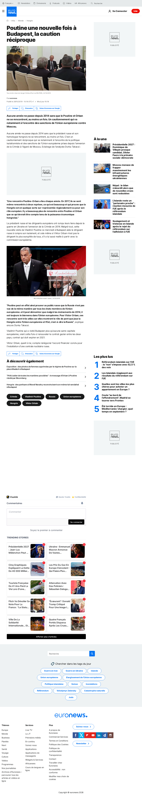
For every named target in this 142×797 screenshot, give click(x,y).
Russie (52, 396)
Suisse (74, 684)
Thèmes (5, 725)
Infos (13, 21)
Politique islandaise (54, 684)
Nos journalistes (9, 768)
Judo (71, 697)
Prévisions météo (33, 737)
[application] (46, 68)
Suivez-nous (31, 745)
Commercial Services (58, 737)
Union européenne (72, 396)
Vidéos (5, 760)
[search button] (92, 3)
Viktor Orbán (32, 403)
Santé (4, 749)
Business (6, 737)
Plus (51, 725)
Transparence (55, 755)
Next (4, 745)
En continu (30, 741)
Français (8, 3)
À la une (100, 139)
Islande (94, 671)
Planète (5, 741)
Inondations (91, 684)
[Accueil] (7, 21)
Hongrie (30, 21)
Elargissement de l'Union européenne (84, 677)
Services (29, 725)
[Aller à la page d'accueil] (12, 12)
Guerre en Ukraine (74, 671)
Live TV (28, 730)
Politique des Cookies (58, 744)
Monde (21, 21)
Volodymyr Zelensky (66, 690)
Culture (5, 757)
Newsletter (81, 743)
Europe (5, 730)
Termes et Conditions (58, 740)
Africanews (30, 763)
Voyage (5, 753)
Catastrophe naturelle (94, 690)
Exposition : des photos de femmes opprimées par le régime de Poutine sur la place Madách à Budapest (42, 367)
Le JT (28, 734)
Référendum (43, 690)
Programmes (7, 764)
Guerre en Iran (51, 671)
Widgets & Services (34, 760)
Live (136, 11)
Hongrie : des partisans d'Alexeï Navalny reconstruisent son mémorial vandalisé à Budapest (43, 385)
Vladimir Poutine (33, 396)
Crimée (13, 396)
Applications (30, 749)
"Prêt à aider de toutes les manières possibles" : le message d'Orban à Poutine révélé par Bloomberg (42, 376)
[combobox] (106, 3)
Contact (52, 759)
